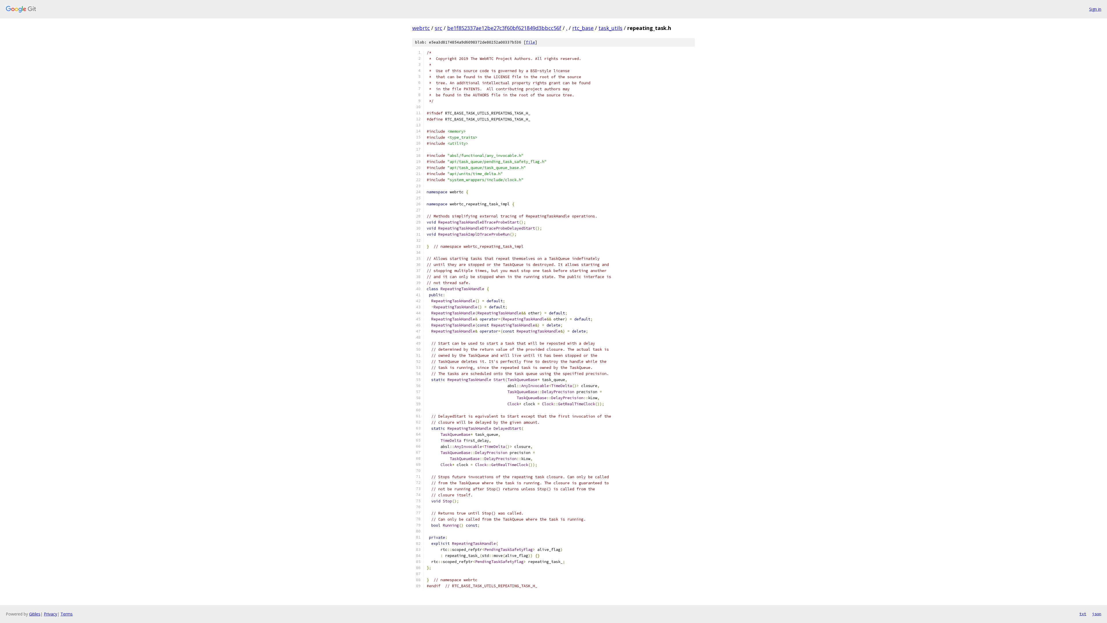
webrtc (421, 28)
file (530, 42)
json (1096, 613)
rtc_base (583, 28)
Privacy (50, 614)
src (438, 28)
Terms (67, 614)
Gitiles (34, 614)
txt (1082, 613)
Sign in (1095, 9)
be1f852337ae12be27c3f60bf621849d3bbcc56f (504, 28)
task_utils (610, 28)
